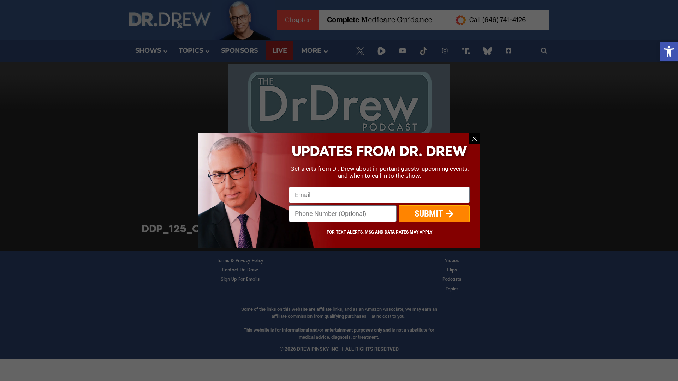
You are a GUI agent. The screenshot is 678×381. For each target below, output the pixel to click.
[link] (669, 51)
